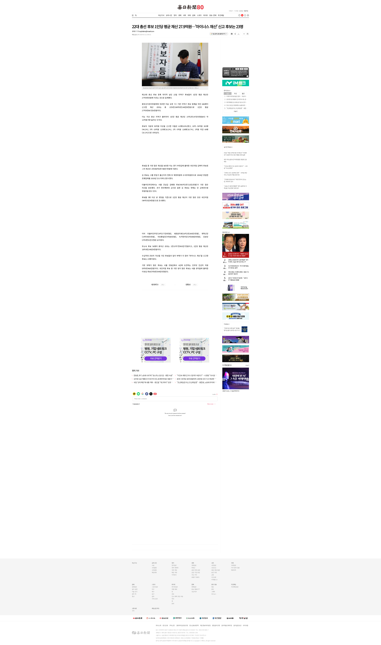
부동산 (193, 567)
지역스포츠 (155, 598)
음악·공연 (134, 589)
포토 (212, 589)
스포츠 (199, 15)
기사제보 (236, 11)
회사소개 (158, 625)
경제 (179, 15)
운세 (173, 603)
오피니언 (169, 15)
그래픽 (213, 591)
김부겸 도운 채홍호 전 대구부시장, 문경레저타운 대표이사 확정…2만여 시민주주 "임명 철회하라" (167, 379)
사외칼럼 (154, 570)
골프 (153, 596)
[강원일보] (150, 618)
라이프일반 (175, 587)
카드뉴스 (213, 594)
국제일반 (233, 565)
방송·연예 (212, 15)
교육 (212, 575)
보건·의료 (214, 572)
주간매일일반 (234, 587)
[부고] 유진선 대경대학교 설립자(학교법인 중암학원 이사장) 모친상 (244, 105)
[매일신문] (137, 618)
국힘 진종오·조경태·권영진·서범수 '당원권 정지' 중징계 (238, 273)
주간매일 (221, 15)
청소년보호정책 (194, 625)
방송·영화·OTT (195, 589)
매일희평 (154, 572)
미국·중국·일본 (235, 567)
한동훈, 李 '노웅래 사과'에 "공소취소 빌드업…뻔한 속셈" (153, 375)
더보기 (247, 365)
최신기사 (161, 15)
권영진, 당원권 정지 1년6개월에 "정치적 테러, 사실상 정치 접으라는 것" (238, 261)
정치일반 (174, 565)
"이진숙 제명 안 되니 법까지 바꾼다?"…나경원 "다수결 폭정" (198, 375)
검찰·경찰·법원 (215, 570)
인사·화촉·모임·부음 (177, 596)
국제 (189, 15)
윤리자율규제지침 (226, 625)
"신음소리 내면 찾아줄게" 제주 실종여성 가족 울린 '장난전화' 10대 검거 (235, 187)
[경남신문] (164, 618)
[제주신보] (243, 618)
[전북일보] (230, 618)
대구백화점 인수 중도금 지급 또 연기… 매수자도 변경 (240, 102)
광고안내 (165, 625)
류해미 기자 (135, 31)
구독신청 (172, 625)
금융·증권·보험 (195, 570)
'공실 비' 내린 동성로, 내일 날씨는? (232, 391)
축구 (153, 591)
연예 (192, 584)
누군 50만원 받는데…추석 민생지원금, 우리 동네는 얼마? (238, 267)
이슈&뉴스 (226, 324)
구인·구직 (194, 575)
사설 (153, 565)
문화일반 (134, 587)
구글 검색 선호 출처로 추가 (218, 34)
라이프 (205, 15)
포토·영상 (214, 584)
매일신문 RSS (155, 608)
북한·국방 (174, 572)
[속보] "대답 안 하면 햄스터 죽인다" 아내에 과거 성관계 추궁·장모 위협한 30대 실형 (235, 154)
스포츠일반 (155, 587)
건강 (173, 594)
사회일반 (213, 565)
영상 (212, 587)
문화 (193, 15)
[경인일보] (177, 618)
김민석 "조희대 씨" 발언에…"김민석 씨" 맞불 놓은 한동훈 (238, 279)
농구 (153, 594)
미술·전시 (134, 591)
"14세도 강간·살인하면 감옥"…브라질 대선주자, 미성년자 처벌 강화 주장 (235, 174)
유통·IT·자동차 (195, 577)
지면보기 (231, 11)
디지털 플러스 (227, 365)
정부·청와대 (175, 567)
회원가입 (246, 11)
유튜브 (191, 284)
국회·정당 (174, 570)
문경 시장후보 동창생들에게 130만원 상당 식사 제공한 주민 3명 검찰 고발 (202, 379)
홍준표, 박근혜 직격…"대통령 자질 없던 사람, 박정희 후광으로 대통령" (238, 255)
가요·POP (194, 591)
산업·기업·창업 (195, 572)
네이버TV (157, 284)
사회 (184, 15)
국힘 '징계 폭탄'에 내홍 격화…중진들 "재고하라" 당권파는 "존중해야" (158, 382)
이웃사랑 (213, 577)
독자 (173, 598)
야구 (153, 589)
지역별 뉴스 (214, 579)
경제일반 (193, 565)
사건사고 (213, 567)
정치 (175, 15)
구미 (133, 610)
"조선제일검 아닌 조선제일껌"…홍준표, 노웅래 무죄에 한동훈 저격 (200, 382)
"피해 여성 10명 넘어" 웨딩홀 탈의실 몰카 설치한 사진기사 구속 (232, 330)
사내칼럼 (154, 567)
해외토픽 (233, 570)
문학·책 (134, 594)
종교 (133, 596)
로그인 (241, 11)
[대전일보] (204, 618)
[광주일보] (190, 618)
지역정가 (174, 575)
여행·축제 (174, 589)
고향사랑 (134, 608)
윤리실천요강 (237, 625)
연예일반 (193, 587)
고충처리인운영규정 (182, 625)
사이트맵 (245, 625)
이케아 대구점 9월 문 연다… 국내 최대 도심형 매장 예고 (241, 96)
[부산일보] (217, 618)
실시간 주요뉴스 (228, 147)
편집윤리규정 (216, 625)
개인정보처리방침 (205, 625)
